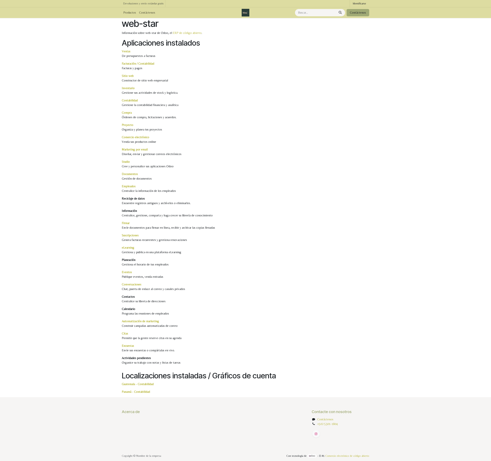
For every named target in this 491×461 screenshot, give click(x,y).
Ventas (126, 51)
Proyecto (127, 125)
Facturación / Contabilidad (138, 63)
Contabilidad (130, 100)
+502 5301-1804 (327, 424)
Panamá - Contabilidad (136, 392)
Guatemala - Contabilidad (138, 384)
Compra (127, 112)
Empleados (129, 186)
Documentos (130, 174)
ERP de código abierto (187, 33)
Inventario (128, 88)
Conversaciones (131, 284)
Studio (126, 162)
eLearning (128, 247)
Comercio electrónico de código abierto (347, 455)
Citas (125, 333)
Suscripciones (130, 235)
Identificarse (359, 3)
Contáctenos (358, 12)
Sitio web (128, 76)
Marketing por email (135, 149)
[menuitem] (130, 12)
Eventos (127, 272)
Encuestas (128, 346)
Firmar (126, 223)
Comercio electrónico (135, 137)
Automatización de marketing (140, 321)
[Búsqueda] (340, 12)
